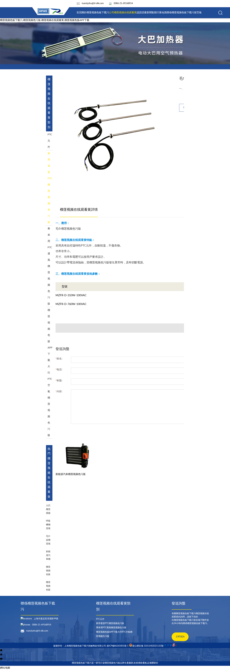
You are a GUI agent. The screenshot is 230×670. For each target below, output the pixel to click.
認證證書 (142, 12)
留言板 (198, 12)
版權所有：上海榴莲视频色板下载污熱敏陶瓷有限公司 (80, 646)
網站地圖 (5, 668)
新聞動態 (152, 12)
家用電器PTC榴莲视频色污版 (110, 623)
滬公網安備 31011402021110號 (148, 646)
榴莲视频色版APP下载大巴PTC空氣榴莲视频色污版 (50, 373)
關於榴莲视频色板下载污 (95, 12)
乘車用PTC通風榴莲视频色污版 (50, 266)
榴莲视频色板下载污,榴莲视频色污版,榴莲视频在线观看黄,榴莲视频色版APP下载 (44, 20)
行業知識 (162, 12)
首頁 (79, 12)
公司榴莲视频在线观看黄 (123, 12)
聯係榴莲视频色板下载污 (180, 12)
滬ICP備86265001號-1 (117, 646)
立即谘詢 (180, 637)
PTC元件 (50, 140)
